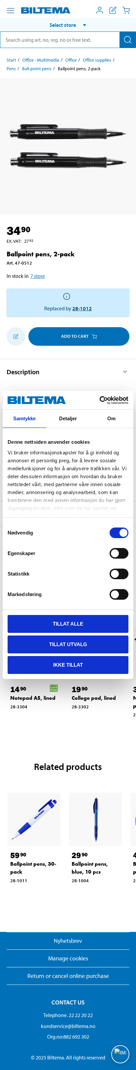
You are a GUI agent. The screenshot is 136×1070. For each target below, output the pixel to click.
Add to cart (74, 336)
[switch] (119, 553)
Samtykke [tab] (24, 418)
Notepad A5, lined (32, 697)
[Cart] (126, 10)
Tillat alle (68, 624)
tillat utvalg (68, 644)
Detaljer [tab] (68, 418)
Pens (11, 69)
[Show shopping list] (112, 10)
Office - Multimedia (40, 60)
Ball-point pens (36, 69)
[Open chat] (120, 1054)
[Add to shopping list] (16, 336)
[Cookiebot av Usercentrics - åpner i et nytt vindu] (99, 400)
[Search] (127, 39)
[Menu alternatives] (10, 10)
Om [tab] (111, 418)
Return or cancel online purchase (68, 976)
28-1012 (82, 308)
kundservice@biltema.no (68, 1026)
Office (71, 60)
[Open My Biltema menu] (99, 10)
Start (11, 60)
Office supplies (97, 60)
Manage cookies (68, 958)
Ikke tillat (68, 664)
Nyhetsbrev (68, 940)
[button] (68, 24)
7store (37, 276)
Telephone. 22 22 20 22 (68, 1015)
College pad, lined (94, 697)
